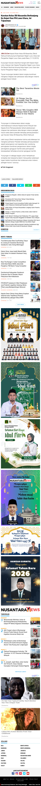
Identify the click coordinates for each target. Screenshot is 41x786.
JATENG (3, 753)
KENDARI (22, 753)
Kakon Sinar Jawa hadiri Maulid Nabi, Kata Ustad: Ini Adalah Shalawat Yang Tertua (14, 253)
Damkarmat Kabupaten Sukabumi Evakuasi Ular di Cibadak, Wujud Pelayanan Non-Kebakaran (12, 274)
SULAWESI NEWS (14, 12)
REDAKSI (12, 779)
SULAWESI (23, 758)
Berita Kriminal (25, 748)
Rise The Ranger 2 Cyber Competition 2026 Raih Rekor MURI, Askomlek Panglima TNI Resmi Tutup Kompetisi (13, 264)
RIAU (2, 758)
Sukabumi (6, 7)
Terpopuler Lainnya (20, 671)
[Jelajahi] (39, 2)
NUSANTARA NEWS (19, 7)
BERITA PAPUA (24, 745)
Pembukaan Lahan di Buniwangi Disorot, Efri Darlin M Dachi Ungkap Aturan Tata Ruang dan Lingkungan (16, 643)
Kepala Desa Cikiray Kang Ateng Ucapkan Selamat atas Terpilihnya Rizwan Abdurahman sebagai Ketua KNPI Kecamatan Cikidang (15, 296)
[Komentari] (36, 185)
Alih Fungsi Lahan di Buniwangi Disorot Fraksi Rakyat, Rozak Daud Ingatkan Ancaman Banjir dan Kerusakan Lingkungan (15, 633)
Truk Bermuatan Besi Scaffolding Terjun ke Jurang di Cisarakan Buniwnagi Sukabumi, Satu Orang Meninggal (14, 243)
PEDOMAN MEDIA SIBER (22, 779)
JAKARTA (23, 750)
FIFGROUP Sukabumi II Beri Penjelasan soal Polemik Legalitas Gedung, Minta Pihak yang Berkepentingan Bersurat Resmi (14, 286)
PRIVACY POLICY (33, 779)
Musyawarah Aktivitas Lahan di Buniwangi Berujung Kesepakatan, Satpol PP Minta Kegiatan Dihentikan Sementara (16, 623)
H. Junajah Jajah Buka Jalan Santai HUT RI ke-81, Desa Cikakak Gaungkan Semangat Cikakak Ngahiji (16, 664)
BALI (2, 745)
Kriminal (4, 755)
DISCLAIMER (20, 780)
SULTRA (22, 763)
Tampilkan (36, 229)
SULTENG (3, 763)
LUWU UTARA (6, 12)
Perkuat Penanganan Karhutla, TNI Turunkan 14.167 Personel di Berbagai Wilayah (16, 653)
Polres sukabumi (30, 7)
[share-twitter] (20, 185)
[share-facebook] (12, 185)
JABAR (11, 7)
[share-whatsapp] (28, 185)
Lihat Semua (20, 304)
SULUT (3, 765)
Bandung (3, 748)
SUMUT (22, 765)
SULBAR (3, 760)
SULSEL (22, 760)
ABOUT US (5, 779)
